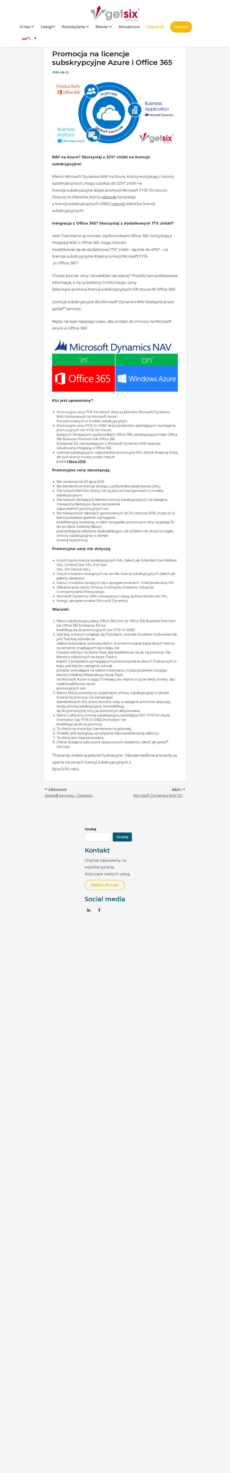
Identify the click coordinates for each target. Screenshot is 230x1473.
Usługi (46, 27)
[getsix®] (115, 13)
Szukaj (90, 829)
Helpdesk (155, 27)
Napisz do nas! (105, 885)
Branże (101, 27)
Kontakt (181, 27)
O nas (25, 27)
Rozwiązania (73, 27)
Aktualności (129, 27)
